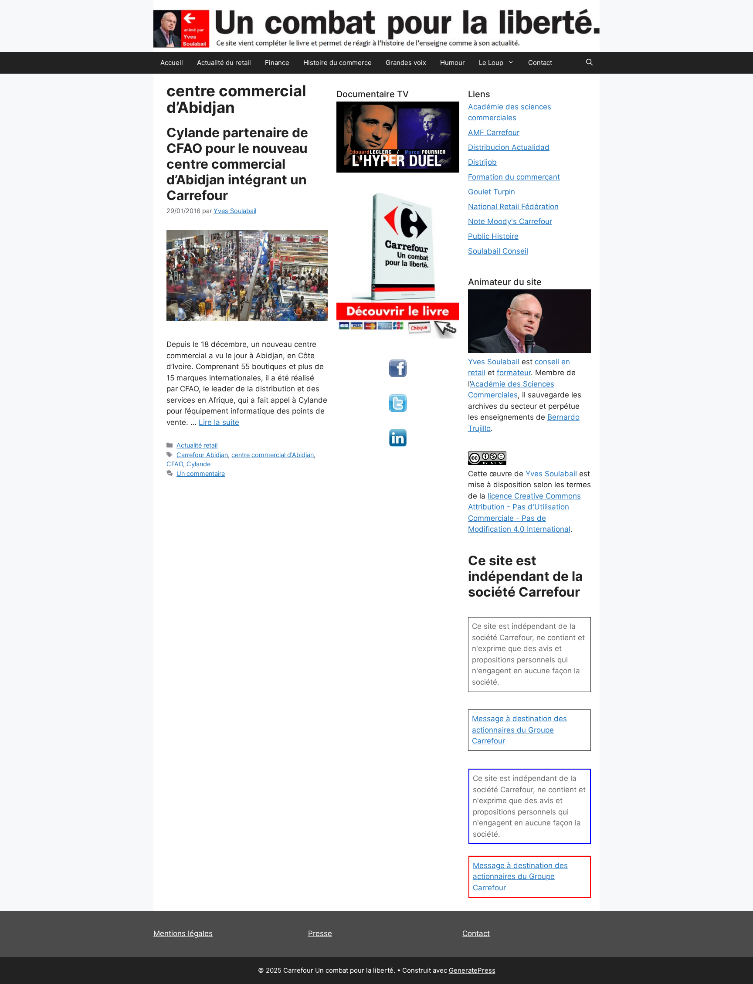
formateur (514, 372)
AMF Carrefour (493, 132)
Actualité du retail (224, 62)
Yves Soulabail (551, 473)
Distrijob (482, 162)
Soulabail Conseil (498, 251)
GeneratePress (472, 970)
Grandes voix (406, 62)
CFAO (174, 464)
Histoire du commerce (337, 62)
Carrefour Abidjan (202, 454)
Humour (452, 62)
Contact (540, 62)
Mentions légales (183, 933)
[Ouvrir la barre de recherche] (589, 63)
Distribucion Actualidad (508, 147)
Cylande (198, 464)
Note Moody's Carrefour (510, 221)
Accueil (171, 62)
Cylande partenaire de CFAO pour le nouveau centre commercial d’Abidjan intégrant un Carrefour (237, 164)
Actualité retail (196, 445)
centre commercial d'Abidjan (272, 454)
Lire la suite (219, 422)
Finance (277, 62)
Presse (320, 933)
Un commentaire (200, 473)
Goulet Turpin (491, 191)
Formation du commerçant (514, 177)
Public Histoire (493, 236)
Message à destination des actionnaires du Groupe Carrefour (519, 729)
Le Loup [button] (491, 62)
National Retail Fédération (513, 206)
